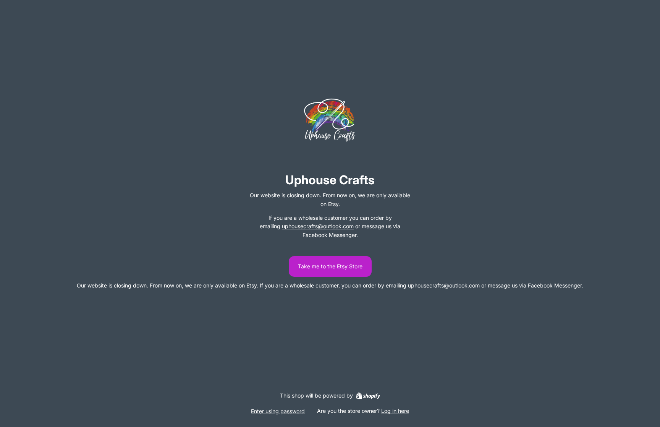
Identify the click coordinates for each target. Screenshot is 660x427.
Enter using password (278, 411)
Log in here (395, 411)
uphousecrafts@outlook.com (318, 226)
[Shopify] (368, 395)
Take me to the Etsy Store (330, 266)
